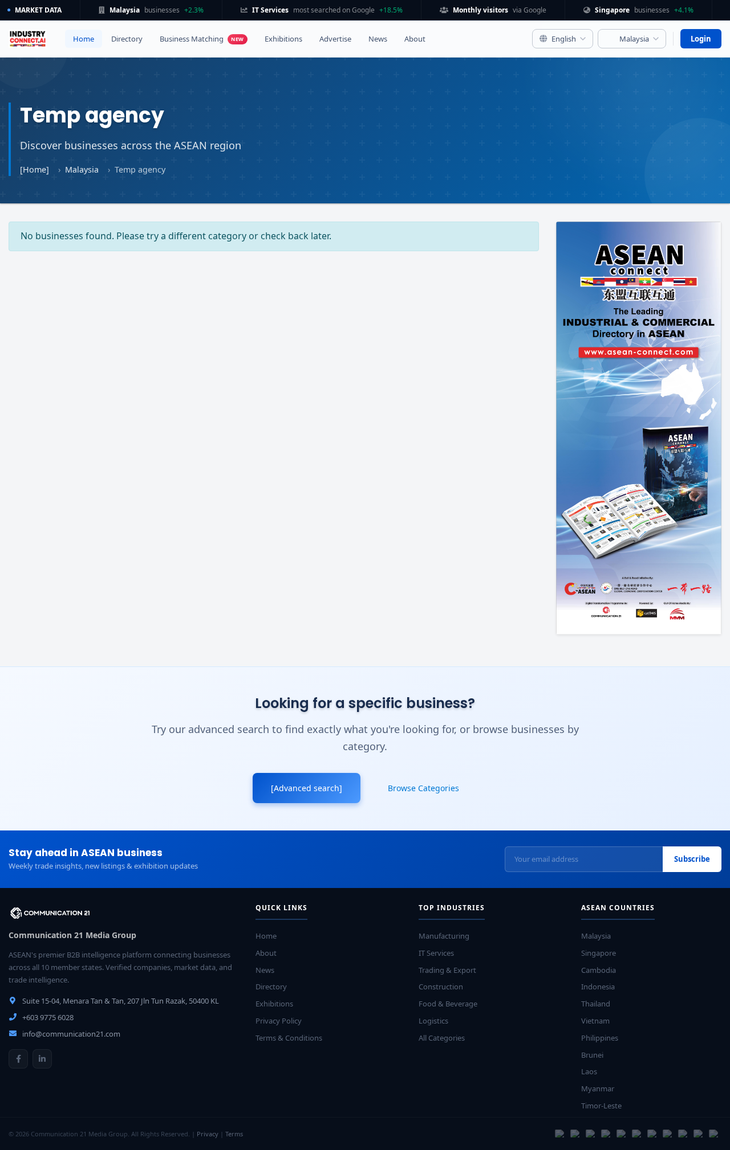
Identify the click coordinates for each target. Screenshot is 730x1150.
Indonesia (598, 986)
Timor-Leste (601, 1105)
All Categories (442, 1038)
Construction (441, 986)
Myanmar (597, 1088)
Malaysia (82, 169)
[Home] (34, 169)
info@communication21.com (71, 1034)
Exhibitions (283, 39)
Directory (127, 39)
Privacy (207, 1133)
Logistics (433, 1021)
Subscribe (692, 859)
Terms (234, 1133)
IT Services (436, 953)
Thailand (595, 1003)
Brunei (592, 1055)
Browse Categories (423, 788)
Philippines (599, 1038)
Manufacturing (444, 936)
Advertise (335, 39)
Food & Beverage (448, 1003)
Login (701, 39)
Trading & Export (447, 970)
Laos (589, 1071)
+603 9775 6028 (48, 1017)
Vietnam (595, 1021)
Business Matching (202, 39)
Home (83, 39)
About (414, 39)
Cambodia (598, 970)
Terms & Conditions (289, 1038)
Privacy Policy (279, 1021)
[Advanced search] (306, 788)
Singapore (598, 953)
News (377, 39)
